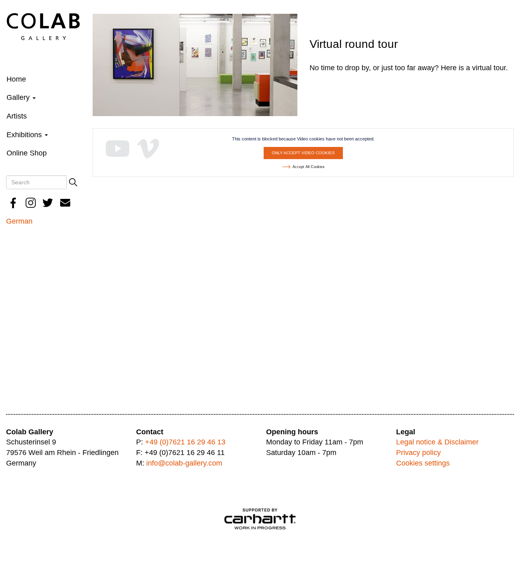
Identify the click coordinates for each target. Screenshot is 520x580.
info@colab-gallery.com (184, 463)
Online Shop (26, 153)
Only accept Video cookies (303, 153)
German (19, 221)
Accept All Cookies (308, 167)
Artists (16, 116)
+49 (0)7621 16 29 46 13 (185, 442)
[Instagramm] (31, 202)
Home (16, 79)
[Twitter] (48, 202)
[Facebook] (13, 202)
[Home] (43, 26)
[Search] (73, 182)
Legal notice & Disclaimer (437, 442)
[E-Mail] (65, 202)
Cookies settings (423, 463)
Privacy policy (418, 452)
